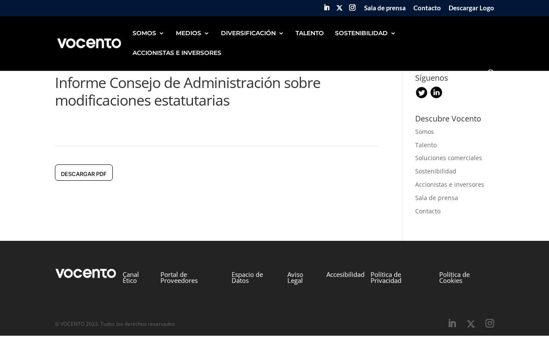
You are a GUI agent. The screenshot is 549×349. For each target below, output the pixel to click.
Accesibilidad (345, 274)
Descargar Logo (471, 8)
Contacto (427, 8)
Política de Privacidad (386, 277)
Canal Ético (131, 277)
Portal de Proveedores (179, 277)
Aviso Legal (295, 277)
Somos (424, 131)
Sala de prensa (385, 8)
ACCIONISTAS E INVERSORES (177, 53)
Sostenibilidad (435, 171)
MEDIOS (188, 33)
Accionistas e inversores (449, 184)
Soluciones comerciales (448, 158)
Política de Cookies (454, 277)
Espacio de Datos (247, 277)
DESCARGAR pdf (84, 173)
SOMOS (144, 33)
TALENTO (310, 33)
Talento (426, 145)
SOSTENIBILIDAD (361, 33)
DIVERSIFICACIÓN (248, 33)
